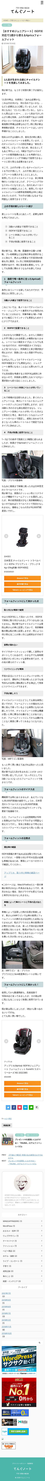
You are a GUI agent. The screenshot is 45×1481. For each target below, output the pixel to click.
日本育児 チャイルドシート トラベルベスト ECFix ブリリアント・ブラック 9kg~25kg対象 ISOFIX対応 (22, 564)
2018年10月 (7, 1333)
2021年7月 (6, 1293)
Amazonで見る (22, 578)
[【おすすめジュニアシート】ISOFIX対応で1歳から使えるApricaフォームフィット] (25, 1107)
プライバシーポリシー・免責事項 (22, 1463)
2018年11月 (6, 1327)
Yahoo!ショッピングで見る (22, 590)
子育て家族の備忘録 (22, 1473)
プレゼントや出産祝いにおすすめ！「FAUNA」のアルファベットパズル (28, 1143)
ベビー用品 (8, 1119)
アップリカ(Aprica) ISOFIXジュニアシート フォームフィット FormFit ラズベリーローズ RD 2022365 (22, 1069)
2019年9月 (6, 1300)
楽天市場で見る (22, 584)
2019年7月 (6, 1313)
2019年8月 (6, 1306)
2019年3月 (6, 1320)
